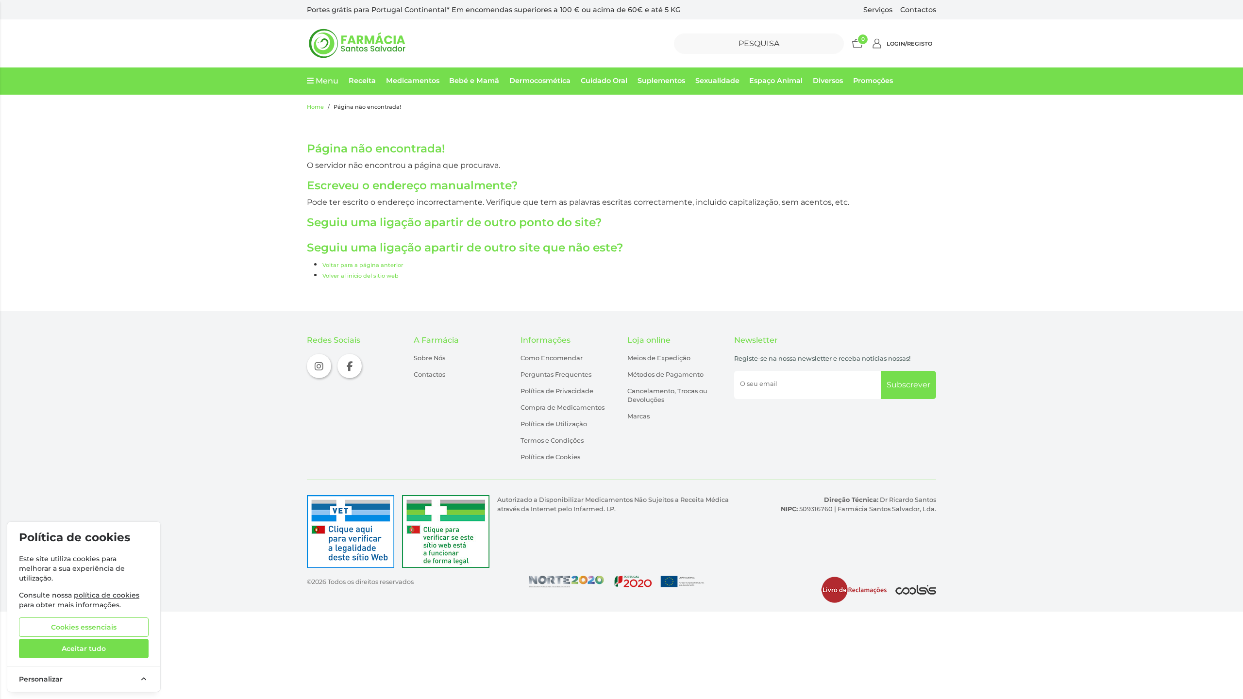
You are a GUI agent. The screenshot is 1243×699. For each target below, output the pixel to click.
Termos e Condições (552, 440)
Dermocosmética (540, 80)
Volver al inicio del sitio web (360, 275)
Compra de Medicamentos (563, 407)
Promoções (873, 80)
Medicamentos (412, 80)
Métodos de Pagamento (665, 374)
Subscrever (908, 384)
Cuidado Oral (604, 80)
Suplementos (661, 80)
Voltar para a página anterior (362, 265)
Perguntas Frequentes (556, 374)
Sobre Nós (429, 358)
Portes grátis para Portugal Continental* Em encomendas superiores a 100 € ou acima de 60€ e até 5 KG (494, 9)
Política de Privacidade (557, 391)
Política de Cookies (550, 457)
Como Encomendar (552, 358)
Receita (362, 80)
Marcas (638, 416)
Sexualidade (717, 80)
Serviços (877, 9)
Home (315, 106)
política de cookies (106, 595)
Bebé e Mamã (474, 80)
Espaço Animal (776, 80)
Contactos (918, 9)
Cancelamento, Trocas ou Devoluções (667, 395)
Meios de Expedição (658, 358)
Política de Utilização (554, 424)
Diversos (828, 80)
